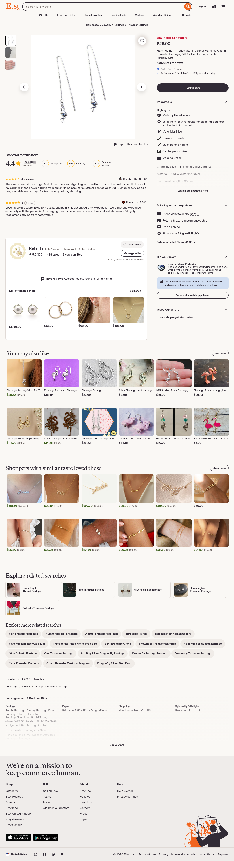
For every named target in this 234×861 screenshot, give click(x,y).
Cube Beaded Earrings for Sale (25, 730)
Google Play (45, 837)
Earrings (119, 24)
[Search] (187, 6)
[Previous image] (24, 87)
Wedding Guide (162, 15)
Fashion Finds (118, 15)
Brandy (127, 178)
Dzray (129, 202)
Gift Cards (185, 15)
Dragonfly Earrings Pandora (151, 655)
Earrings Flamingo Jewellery (175, 635)
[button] (132, 253)
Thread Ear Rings (137, 635)
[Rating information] (30, 254)
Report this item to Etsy (133, 144)
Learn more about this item (192, 190)
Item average (29, 161)
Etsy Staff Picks (66, 15)
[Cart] (223, 6)
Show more (219, 467)
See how (212, 284)
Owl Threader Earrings (60, 655)
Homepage (92, 24)
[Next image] (141, 87)
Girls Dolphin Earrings (24, 655)
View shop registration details (176, 317)
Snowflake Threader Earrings (159, 645)
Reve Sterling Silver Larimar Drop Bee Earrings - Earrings (30, 736)
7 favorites (38, 679)
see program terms (202, 272)
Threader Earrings (137, 24)
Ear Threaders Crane (119, 645)
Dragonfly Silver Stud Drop (116, 664)
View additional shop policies (192, 295)
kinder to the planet (179, 125)
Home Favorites (93, 15)
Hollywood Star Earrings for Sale (26, 725)
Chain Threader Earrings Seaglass (69, 664)
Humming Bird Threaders (63, 635)
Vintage (139, 15)
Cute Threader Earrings (25, 664)
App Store (18, 837)
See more (220, 352)
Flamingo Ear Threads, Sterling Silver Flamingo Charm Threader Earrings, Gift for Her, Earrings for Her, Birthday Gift (191, 54)
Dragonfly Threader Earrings (194, 655)
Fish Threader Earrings (25, 635)
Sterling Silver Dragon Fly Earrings (104, 655)
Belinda (36, 248)
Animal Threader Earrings (103, 635)
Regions (222, 854)
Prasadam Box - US (187, 710)
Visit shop (135, 290)
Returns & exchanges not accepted (184, 220)
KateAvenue (164, 62)
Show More (117, 745)
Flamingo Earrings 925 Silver (28, 645)
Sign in (202, 6)
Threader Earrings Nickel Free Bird (76, 645)
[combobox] (102, 6)
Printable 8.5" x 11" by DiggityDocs (84, 710)
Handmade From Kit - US (135, 710)
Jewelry (106, 24)
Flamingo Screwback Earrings (204, 645)
